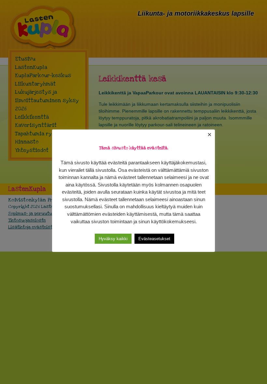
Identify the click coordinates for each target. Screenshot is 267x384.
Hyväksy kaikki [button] (113, 238)
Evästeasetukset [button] (154, 238)
